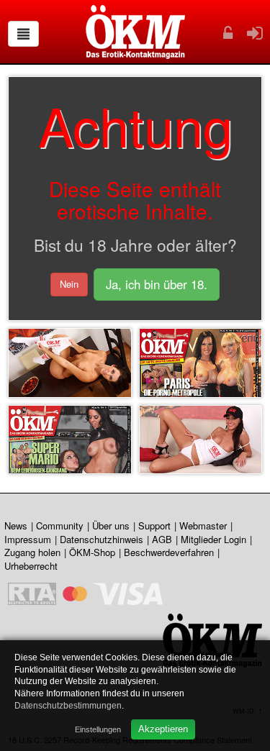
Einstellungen (98, 729)
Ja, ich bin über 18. (156, 284)
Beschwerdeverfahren (169, 552)
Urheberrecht (31, 566)
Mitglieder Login (213, 539)
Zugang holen (32, 552)
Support (154, 525)
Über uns (111, 525)
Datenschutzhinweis (101, 539)
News (15, 525)
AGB (162, 539)
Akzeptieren (163, 729)
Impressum (27, 539)
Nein (69, 284)
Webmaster (203, 525)
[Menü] (23, 34)
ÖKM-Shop (92, 552)
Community (60, 525)
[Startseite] (135, 32)
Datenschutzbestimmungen (68, 706)
